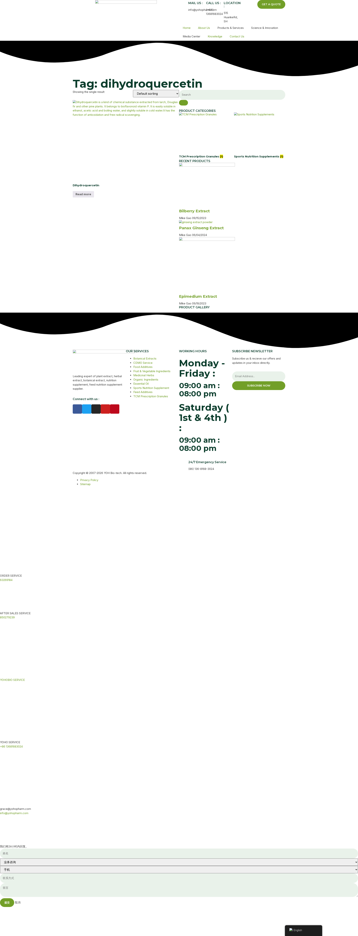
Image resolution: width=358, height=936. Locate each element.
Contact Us (237, 36)
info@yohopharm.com (14, 813)
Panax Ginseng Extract (201, 228)
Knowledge (215, 36)
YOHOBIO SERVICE (12, 680)
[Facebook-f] (77, 409)
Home (187, 28)
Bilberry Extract (194, 211)
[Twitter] (86, 409)
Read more (83, 194)
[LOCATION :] (219, 4)
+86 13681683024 (11, 746)
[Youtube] (105, 409)
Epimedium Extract (198, 296)
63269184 (6, 580)
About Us (204, 28)
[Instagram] (96, 409)
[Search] (183, 103)
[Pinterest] (114, 409)
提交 (7, 902)
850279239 (7, 617)
